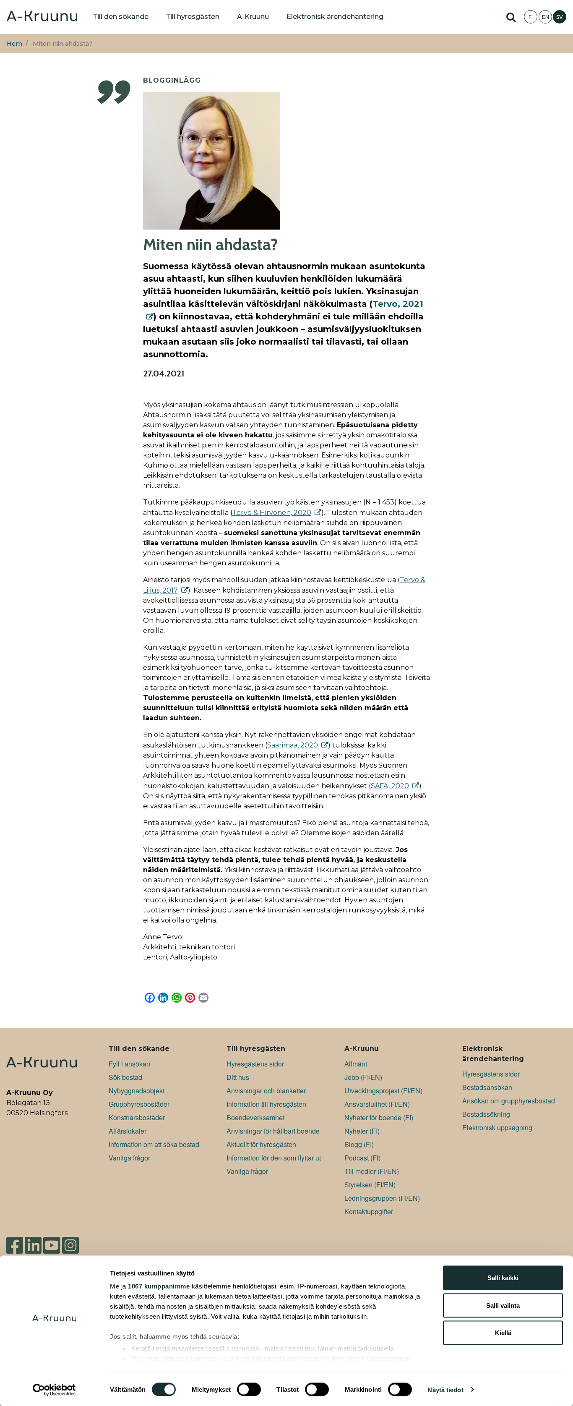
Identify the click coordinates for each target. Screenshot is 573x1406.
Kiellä (503, 1332)
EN (545, 17)
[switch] (249, 1389)
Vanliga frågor (129, 1158)
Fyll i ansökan (129, 1064)
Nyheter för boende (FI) (378, 1117)
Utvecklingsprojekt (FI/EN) (383, 1090)
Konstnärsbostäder (137, 1117)
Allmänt (355, 1064)
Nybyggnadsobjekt (136, 1090)
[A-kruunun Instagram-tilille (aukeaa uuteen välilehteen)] (76, 1242)
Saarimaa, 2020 (292, 745)
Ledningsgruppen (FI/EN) (382, 1198)
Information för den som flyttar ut (274, 1158)
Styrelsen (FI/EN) (370, 1184)
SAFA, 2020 (390, 786)
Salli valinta (503, 1305)
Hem (14, 43)
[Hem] (42, 16)
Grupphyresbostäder (139, 1104)
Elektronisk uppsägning (497, 1127)
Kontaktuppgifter (368, 1211)
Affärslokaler (127, 1131)
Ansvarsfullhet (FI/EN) (377, 1104)
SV (559, 17)
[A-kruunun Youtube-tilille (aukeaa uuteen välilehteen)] (51, 1242)
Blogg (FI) (359, 1144)
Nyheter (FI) (362, 1131)
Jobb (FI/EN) (363, 1077)
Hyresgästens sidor (255, 1064)
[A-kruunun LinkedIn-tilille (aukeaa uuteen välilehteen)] (33, 1242)
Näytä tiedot (445, 1389)
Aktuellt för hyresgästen (261, 1144)
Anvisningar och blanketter (266, 1090)
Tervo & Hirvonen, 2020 (271, 513)
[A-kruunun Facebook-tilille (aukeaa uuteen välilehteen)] (14, 1242)
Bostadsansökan (487, 1087)
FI (531, 17)
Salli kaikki (502, 1277)
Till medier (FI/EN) (371, 1171)
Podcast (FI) (362, 1158)
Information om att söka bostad (154, 1144)
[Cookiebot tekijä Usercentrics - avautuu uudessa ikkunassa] (54, 1389)
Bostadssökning (486, 1114)
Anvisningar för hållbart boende (273, 1131)
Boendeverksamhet (255, 1117)
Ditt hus (238, 1077)
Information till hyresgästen (266, 1104)
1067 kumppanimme (159, 1286)
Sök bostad (125, 1077)
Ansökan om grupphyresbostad (508, 1100)
